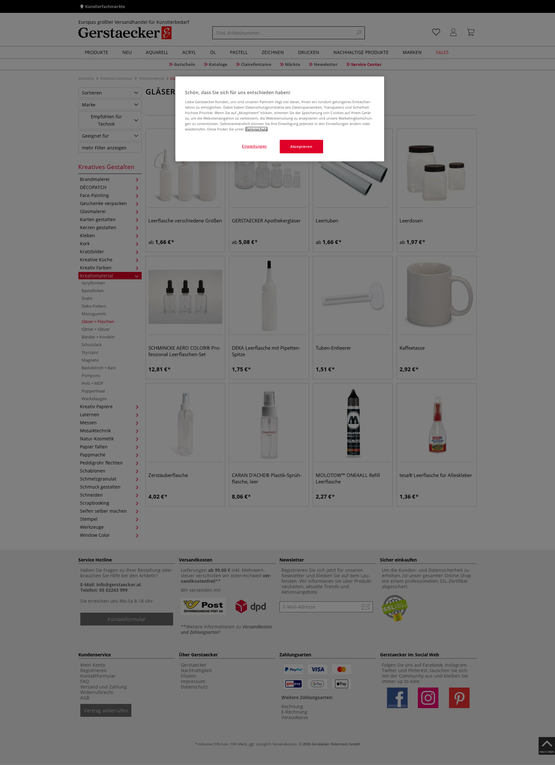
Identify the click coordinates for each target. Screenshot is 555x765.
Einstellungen (254, 146)
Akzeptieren (301, 146)
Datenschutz (256, 129)
